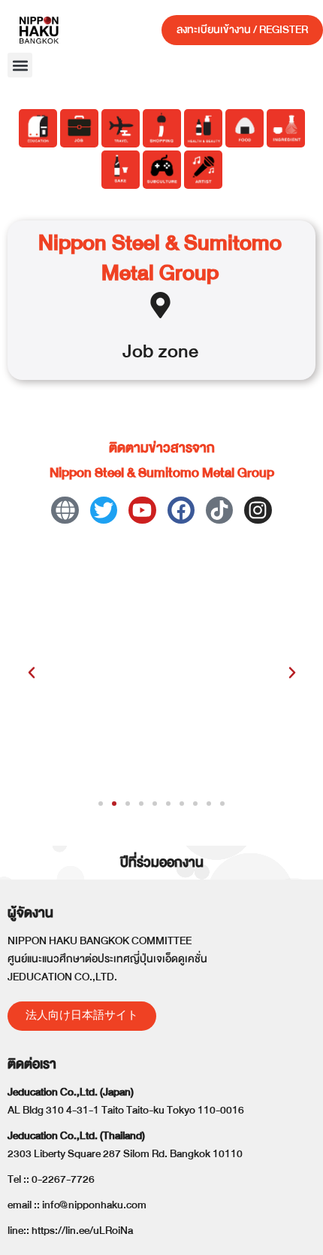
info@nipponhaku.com (94, 1205)
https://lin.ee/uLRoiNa (82, 1230)
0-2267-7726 (63, 1179)
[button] (20, 65)
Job (137, 351)
